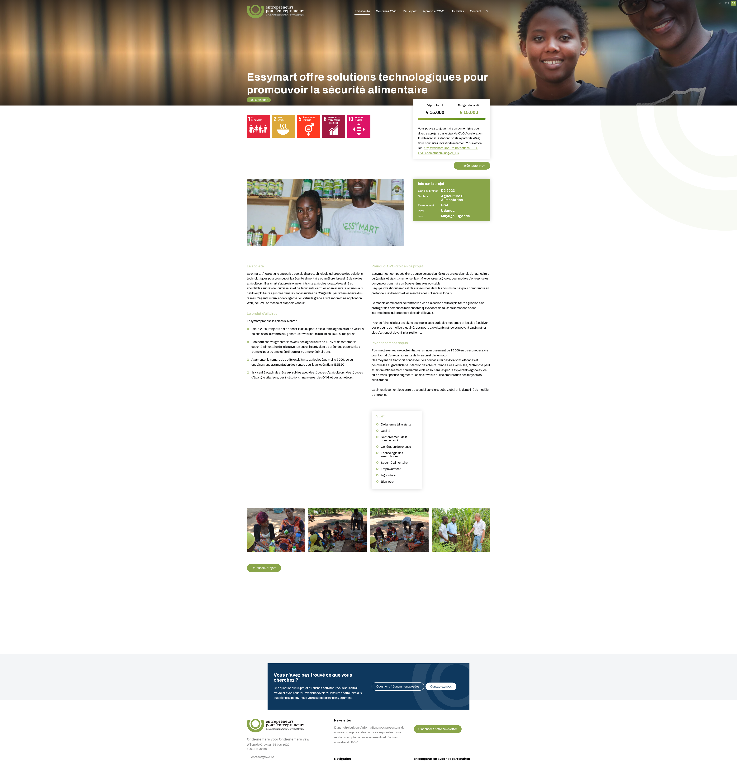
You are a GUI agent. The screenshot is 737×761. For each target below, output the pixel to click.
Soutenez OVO (386, 11)
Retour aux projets (263, 568)
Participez (410, 11)
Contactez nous (441, 686)
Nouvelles (457, 11)
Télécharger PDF (474, 165)
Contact (475, 11)
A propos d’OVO (433, 11)
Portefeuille (362, 11)
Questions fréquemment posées (397, 686)
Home (275, 11)
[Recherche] (487, 11)
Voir (276, 530)
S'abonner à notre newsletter (437, 729)
